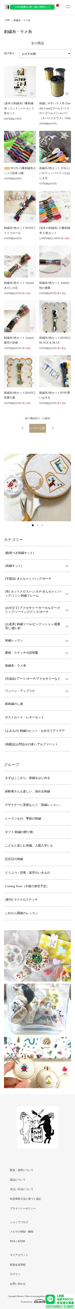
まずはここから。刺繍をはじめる (27, 777)
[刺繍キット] (13, 565)
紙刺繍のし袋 (14, 703)
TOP (7, 20)
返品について (18, 1179)
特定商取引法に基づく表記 (25, 1198)
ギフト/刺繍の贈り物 (19, 832)
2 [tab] (38, 525)
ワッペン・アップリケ (20, 691)
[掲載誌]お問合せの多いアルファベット (31, 744)
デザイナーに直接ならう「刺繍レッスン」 (33, 804)
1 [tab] (33, 525)
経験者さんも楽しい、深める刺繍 (27, 791)
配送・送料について (21, 1170)
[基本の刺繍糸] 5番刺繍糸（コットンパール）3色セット (18, 108)
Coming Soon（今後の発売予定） (27, 886)
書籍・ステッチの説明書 (21, 652)
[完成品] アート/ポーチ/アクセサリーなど (32, 678)
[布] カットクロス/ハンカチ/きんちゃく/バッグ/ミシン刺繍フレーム (33, 593)
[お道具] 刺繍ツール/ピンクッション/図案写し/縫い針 (32, 626)
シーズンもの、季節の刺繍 (23, 818)
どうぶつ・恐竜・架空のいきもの (27, 872)
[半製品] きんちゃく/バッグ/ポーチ (28, 578)
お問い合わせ (18, 1283)
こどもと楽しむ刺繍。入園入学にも (29, 845)
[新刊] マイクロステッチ (21, 899)
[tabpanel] (37, 487)
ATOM (21, 1241)
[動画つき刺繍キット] (19, 552)
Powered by (26, 1302)
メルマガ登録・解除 (21, 1231)
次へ (52, 428)
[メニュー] (68, 7)
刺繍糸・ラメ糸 (21, 20)
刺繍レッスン (14, 640)
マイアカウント (19, 1254)
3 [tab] (42, 525)
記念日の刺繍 (14, 859)
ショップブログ (19, 1222)
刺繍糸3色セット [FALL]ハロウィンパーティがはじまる (54, 173)
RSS (12, 1241)
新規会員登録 (18, 1264)
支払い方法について (21, 1189)
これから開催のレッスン (21, 913)
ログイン (15, 1274)
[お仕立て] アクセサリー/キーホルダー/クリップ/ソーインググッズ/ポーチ (32, 609)
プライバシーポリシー (23, 1208)
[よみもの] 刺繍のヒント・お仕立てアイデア (35, 730)
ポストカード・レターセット (24, 717)
